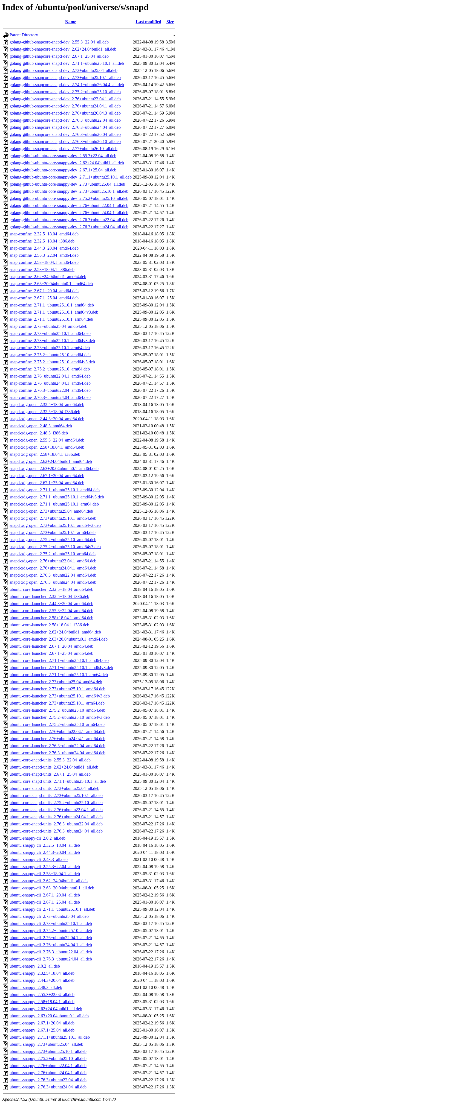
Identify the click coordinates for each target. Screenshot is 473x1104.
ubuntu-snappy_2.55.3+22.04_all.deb (42, 994)
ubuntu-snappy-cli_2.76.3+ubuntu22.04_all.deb (51, 952)
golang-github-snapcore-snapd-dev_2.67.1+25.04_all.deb (59, 56)
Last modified (148, 21)
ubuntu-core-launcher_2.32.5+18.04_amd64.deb (51, 589)
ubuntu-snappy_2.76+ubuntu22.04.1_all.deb (48, 1065)
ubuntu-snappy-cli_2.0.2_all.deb (37, 838)
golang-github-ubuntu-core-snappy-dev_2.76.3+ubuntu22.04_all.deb (69, 219)
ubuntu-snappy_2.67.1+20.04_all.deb (42, 1023)
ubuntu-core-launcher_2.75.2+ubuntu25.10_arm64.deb (57, 724)
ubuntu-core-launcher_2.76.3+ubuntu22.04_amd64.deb (57, 745)
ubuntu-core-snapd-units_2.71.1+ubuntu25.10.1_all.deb (58, 781)
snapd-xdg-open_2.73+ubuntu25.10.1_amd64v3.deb (55, 525)
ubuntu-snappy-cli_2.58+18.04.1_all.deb (45, 873)
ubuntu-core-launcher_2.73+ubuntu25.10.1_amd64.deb (57, 689)
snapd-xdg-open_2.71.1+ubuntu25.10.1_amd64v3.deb (57, 497)
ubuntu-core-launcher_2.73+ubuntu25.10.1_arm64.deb (57, 703)
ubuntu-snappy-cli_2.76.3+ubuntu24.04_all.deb (51, 959)
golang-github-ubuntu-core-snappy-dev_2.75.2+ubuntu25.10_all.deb (69, 198)
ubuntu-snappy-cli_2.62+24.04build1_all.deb (49, 880)
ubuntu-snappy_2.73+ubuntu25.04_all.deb (46, 1044)
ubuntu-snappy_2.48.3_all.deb (36, 987)
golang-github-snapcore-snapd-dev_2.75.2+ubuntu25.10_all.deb (65, 91)
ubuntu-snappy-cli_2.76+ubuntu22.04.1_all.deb (51, 937)
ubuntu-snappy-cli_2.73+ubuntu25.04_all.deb (49, 916)
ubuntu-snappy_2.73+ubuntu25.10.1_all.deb (48, 1051)
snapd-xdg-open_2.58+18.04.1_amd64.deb (47, 447)
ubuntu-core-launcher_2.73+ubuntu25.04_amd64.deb (56, 681)
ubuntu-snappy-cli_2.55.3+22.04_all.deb (45, 866)
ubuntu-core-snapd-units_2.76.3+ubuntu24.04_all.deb (56, 831)
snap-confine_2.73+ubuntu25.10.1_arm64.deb (50, 347)
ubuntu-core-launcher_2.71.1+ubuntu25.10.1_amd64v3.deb (61, 667)
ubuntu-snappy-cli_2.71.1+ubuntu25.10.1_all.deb (52, 909)
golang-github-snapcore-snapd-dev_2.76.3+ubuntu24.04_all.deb (65, 127)
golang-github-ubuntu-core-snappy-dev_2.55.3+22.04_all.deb (63, 155)
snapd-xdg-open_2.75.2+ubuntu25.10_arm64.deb (53, 553)
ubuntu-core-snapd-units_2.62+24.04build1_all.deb (54, 767)
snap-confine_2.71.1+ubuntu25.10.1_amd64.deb (52, 305)
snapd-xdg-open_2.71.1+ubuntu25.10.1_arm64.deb (54, 504)
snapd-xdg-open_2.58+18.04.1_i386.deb (45, 454)
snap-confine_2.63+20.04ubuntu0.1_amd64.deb (51, 283)
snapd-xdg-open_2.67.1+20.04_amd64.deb (47, 475)
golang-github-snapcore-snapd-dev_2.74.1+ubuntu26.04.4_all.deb (67, 84)
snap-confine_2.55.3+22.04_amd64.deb (44, 255)
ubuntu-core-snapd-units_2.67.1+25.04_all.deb (50, 774)
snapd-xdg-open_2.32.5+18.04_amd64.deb (47, 404)
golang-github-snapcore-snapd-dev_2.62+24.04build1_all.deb (63, 49)
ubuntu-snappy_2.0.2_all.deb (35, 966)
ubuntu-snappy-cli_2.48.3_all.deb (39, 859)
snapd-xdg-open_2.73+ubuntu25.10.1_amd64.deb (53, 518)
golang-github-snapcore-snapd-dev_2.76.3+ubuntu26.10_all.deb (65, 141)
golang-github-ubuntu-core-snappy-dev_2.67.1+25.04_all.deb (63, 170)
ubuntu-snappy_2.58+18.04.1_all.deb (42, 1001)
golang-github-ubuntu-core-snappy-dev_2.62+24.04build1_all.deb (67, 162)
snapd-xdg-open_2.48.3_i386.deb (39, 433)
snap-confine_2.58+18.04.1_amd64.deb (44, 262)
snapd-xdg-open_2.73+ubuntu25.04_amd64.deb (51, 511)
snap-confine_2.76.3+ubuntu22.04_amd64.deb (50, 390)
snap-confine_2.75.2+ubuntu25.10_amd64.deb (50, 354)
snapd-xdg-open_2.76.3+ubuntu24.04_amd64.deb (53, 582)
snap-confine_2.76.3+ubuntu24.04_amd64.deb (50, 397)
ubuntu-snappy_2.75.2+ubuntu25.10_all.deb (48, 1058)
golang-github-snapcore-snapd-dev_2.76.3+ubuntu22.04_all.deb (65, 120)
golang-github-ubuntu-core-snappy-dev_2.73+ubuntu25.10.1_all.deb (69, 191)
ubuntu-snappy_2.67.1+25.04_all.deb (42, 1030)
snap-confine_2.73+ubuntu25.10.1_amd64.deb (50, 333)
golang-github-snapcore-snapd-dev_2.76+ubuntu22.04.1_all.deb (65, 99)
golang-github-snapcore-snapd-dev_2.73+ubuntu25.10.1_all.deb (65, 77)
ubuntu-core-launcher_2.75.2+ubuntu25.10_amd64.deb (57, 710)
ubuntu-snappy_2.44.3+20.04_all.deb (42, 980)
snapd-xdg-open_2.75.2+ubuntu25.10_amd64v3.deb (55, 546)
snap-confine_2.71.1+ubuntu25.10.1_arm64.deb (51, 319)
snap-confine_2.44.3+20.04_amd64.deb (44, 248)
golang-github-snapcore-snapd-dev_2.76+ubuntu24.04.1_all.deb (65, 106)
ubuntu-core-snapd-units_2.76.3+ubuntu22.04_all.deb (56, 824)
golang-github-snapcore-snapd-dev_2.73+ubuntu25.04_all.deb (63, 70)
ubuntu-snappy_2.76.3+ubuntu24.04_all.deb (48, 1087)
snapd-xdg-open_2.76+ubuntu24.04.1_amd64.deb (53, 568)
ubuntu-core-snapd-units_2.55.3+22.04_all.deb (50, 760)
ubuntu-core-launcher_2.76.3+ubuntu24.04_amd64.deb (57, 752)
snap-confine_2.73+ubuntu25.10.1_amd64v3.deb (52, 340)
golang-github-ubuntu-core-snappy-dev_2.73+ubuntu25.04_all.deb (67, 184)
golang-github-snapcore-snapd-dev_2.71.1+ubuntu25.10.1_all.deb (67, 63)
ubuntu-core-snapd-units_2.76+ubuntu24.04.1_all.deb (56, 816)
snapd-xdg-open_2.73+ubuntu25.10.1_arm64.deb (53, 532)
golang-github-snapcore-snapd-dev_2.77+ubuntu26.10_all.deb (63, 148)
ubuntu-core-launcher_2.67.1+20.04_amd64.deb (51, 646)
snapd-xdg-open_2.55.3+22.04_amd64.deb (47, 440)
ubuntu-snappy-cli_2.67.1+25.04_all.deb (45, 902)
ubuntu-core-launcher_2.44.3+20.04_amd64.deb (51, 603)
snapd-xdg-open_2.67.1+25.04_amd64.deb (47, 482)
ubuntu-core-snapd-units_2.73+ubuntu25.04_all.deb (54, 788)
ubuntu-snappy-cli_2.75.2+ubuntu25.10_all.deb (51, 930)
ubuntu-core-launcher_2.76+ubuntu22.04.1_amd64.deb (57, 731)
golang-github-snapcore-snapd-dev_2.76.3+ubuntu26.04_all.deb (65, 134)
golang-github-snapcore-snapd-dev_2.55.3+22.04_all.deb (59, 42)
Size (170, 21)
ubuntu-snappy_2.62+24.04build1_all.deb (46, 1008)
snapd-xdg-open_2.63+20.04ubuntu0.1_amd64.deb (54, 468)
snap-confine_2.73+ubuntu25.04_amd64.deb (48, 326)
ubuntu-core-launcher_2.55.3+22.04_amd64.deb (51, 610)
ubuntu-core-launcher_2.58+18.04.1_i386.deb (49, 625)
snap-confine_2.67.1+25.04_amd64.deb (44, 298)
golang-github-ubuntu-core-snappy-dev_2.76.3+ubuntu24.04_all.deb (69, 226)
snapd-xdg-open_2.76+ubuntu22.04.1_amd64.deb (53, 561)
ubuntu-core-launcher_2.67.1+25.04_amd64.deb (51, 653)
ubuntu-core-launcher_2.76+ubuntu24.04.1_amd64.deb (57, 738)
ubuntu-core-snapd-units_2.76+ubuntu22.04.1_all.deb (56, 809)
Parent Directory (24, 35)
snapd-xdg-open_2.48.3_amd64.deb (41, 426)
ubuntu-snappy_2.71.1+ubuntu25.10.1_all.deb (50, 1037)
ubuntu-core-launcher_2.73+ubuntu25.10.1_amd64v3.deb (60, 696)
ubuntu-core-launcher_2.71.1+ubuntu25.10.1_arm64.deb (59, 674)
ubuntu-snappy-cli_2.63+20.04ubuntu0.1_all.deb (52, 888)
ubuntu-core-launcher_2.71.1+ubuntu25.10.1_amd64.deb (59, 660)
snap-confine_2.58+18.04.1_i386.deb (42, 269)
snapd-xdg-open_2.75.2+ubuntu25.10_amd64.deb (53, 539)
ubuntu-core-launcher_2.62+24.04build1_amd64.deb (55, 632)
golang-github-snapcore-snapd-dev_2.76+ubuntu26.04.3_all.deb (65, 113)
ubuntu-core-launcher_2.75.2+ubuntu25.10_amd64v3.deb (60, 717)
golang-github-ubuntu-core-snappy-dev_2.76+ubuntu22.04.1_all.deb (69, 205)
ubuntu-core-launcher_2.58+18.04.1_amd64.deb (51, 617)
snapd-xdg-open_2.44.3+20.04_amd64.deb (47, 418)
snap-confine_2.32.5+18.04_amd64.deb (44, 234)
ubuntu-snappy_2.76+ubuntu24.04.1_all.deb (48, 1072)
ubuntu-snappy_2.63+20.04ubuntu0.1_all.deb (49, 1016)
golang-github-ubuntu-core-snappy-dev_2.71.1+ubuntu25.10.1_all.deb (71, 177)
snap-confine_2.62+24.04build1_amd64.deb (48, 276)
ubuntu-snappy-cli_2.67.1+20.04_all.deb (45, 895)
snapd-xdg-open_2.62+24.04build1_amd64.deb (51, 461)
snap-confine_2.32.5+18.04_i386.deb (42, 241)
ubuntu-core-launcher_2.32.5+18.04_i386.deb (49, 596)
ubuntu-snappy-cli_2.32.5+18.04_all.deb (45, 845)
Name (70, 21)
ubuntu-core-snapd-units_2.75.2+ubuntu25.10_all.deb (56, 802)
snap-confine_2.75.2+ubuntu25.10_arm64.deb (50, 369)
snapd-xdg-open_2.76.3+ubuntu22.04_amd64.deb (53, 575)
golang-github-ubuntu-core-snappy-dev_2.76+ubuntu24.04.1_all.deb (69, 212)
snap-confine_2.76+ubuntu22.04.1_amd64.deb (50, 376)
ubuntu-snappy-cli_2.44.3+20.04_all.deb (45, 852)
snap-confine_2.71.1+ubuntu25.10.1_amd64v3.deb (54, 312)
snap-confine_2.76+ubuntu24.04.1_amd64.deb (50, 383)
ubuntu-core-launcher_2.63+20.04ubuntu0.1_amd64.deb (59, 639)
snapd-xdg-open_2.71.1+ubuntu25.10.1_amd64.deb (55, 489)
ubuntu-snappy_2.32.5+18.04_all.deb (42, 973)
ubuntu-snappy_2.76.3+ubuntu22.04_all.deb (48, 1079)
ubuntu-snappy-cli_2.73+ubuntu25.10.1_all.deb (51, 923)
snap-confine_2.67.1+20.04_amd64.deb (44, 290)
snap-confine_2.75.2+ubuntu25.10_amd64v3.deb (52, 362)
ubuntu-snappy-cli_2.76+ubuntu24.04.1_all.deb (51, 944)
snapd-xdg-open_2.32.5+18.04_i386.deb (45, 411)
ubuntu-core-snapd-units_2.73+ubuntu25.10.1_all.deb (56, 795)
